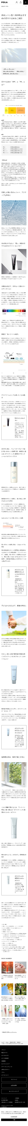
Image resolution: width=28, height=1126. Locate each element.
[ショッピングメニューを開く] (20, 2)
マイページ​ (14, 1079)
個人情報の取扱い (4, 1100)
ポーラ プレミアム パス (6, 1066)
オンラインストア (5, 1063)
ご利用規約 (17, 1098)
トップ (2, 1042)
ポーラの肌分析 (5, 1058)
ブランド (3, 1049)
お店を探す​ (14, 1085)
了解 (14, 1119)
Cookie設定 (14, 1116)
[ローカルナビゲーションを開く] (26, 6)
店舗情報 (3, 1061)
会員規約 (16, 1100)
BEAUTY (18, 1042)
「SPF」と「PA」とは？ (8, 69)
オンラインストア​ (14, 1091)
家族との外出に (20, 71)
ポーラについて (5, 1075)
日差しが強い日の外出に (8, 71)
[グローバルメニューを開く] (25, 2)
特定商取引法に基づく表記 (20, 1102)
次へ (25, 373)
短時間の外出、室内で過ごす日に (10, 73)
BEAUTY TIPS (4, 6)
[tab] (13, 373)
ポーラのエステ (5, 1055)
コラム (7, 1042)
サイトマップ (4, 1098)
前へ (2, 373)
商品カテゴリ (4, 1052)
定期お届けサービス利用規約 (7, 1102)
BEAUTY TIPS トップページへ (10, 1032)
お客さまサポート (5, 1069)
